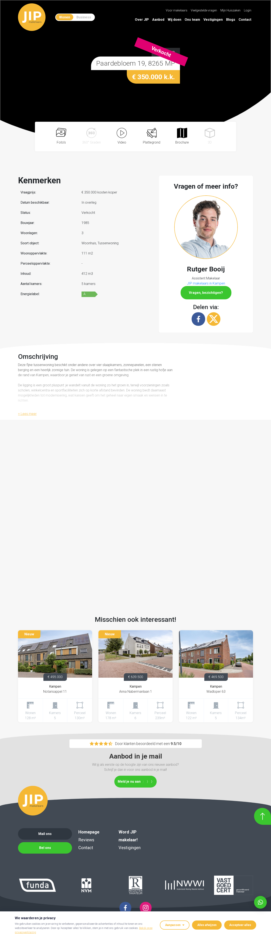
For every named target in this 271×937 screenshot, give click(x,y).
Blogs (230, 20)
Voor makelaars (176, 10)
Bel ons (45, 848)
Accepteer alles (240, 925)
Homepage (88, 832)
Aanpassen (173, 925)
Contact (245, 20)
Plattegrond (151, 142)
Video (122, 142)
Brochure (182, 142)
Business (83, 17)
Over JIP (142, 20)
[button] (206, 227)
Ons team (192, 20)
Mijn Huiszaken (230, 10)
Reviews (86, 839)
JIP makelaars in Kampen (206, 283)
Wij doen (174, 20)
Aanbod (158, 20)
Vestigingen (213, 20)
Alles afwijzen (207, 925)
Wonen (64, 17)
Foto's (61, 142)
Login (247, 10)
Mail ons (45, 834)
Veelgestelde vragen (204, 10)
